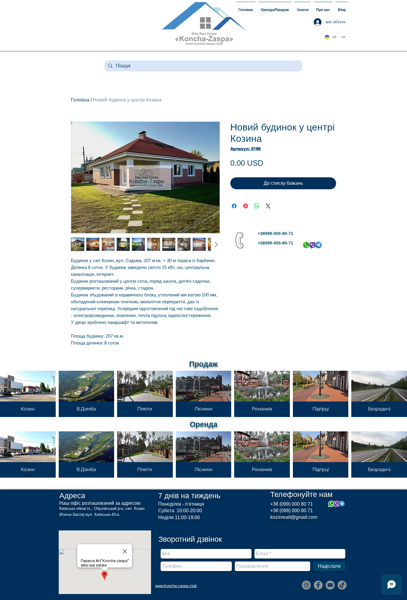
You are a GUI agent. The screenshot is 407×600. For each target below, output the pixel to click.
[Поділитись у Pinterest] (245, 206)
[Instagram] (306, 585)
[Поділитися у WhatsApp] (256, 206)
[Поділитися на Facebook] (234, 206)
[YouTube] (330, 585)
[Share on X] (268, 206)
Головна (80, 99)
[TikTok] (342, 585)
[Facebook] (318, 585)
